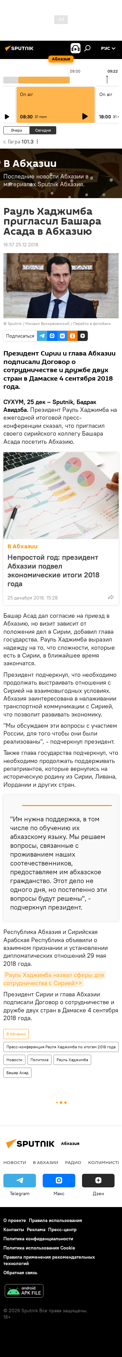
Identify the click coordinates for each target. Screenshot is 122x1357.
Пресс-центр (62, 1229)
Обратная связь (20, 1272)
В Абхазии (22, 546)
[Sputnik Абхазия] (20, 51)
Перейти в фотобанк (92, 323)
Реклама (36, 1229)
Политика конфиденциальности (38, 1239)
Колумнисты (105, 1162)
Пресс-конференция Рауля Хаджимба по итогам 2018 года (61, 1046)
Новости (14, 1059)
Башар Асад (17, 1072)
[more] (111, 597)
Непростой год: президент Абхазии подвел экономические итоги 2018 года (53, 570)
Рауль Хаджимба (72, 1059)
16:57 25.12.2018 (20, 245)
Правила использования (55, 1220)
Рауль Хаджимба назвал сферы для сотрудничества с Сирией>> (54, 979)
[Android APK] (24, 1291)
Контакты (13, 1229)
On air (26, 94)
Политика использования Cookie (39, 1248)
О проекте (14, 1220)
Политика (39, 1059)
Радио (73, 1162)
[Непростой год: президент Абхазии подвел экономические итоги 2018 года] (61, 495)
